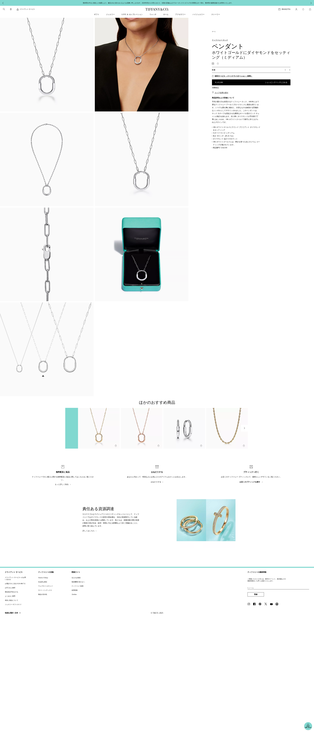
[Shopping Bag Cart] (310, 9)
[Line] (278, 604)
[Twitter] (266, 604)
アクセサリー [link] (180, 14)
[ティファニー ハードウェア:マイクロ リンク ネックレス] (227, 428)
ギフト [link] (96, 14)
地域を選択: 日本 (12, 613)
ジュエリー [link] (110, 14)
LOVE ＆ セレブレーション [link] (132, 14)
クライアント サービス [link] (27, 9)
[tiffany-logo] (157, 9)
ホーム (214, 31)
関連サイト (76, 572)
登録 (255, 594)
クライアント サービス (14, 572)
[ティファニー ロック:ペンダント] (99, 428)
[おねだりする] (213, 64)
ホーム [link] (165, 14)
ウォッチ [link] (153, 14)
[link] (11, 9)
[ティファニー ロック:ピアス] (184, 428)
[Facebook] (255, 604)
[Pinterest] (261, 604)
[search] (4, 9)
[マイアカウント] (296, 9)
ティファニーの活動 (46, 572)
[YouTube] (272, 604)
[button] (4, 9)
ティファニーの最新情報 (257, 572)
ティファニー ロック (220, 40)
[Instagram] (249, 604)
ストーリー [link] (215, 14)
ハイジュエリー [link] (198, 14)
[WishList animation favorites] (303, 9)
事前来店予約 (286, 9)
